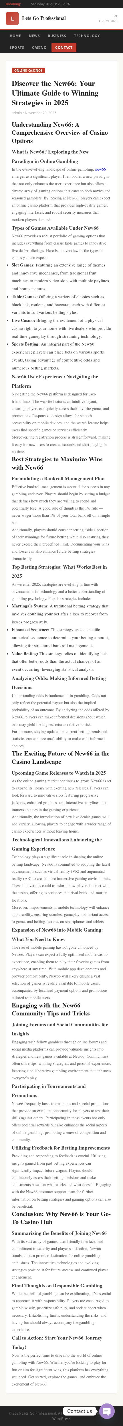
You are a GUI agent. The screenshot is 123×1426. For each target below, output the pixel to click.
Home (15, 35)
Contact (64, 47)
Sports (17, 47)
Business (57, 35)
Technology (87, 35)
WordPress (61, 1418)
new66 (100, 169)
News (34, 35)
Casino (39, 47)
